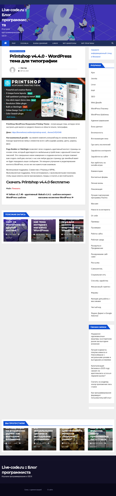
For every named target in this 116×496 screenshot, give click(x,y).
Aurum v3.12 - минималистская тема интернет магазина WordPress (43, 223)
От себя (94, 216)
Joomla (24, 43)
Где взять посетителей (100, 145)
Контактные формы (99, 177)
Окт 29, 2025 (41, 443)
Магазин (94, 204)
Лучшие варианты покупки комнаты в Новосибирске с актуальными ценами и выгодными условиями (101, 355)
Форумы (94, 293)
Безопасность (97, 133)
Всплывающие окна (99, 139)
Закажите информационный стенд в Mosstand (101, 53)
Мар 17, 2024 (97, 443)
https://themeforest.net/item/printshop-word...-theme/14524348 (36, 132)
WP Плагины (87, 43)
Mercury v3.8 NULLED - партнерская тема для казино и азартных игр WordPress (70, 222)
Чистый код (96, 307)
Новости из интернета (100, 210)
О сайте (50, 490)
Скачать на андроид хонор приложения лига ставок (101, 384)
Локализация (96, 189)
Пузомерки (95, 228)
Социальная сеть (98, 275)
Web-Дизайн (96, 103)
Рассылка (95, 263)
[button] (112, 43)
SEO (93, 97)
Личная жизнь (97, 183)
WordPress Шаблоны (17, 51)
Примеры (95, 222)
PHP (14, 43)
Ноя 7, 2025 (12, 443)
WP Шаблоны (69, 43)
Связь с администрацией (33, 490)
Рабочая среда (97, 240)
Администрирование (100, 121)
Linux (55, 43)
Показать (16, 188)
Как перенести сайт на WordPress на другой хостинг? (15, 223)
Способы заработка (99, 281)
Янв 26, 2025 (69, 443)
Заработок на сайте (99, 157)
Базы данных (40, 43)
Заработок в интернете (101, 151)
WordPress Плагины (99, 109)
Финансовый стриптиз (100, 287)
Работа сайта (97, 234)
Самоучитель (96, 269)
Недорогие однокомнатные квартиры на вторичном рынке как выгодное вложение (101, 339)
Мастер (24, 68)
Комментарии (97, 171)
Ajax (93, 73)
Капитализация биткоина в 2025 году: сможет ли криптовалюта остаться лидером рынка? (72, 429)
